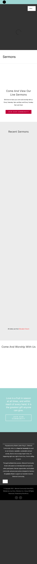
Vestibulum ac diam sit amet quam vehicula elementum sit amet (27, 287)
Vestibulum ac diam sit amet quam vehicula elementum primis (27, 162)
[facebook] (16, 497)
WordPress (25, 493)
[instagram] (20, 497)
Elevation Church (24, 329)
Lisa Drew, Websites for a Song (19, 491)
